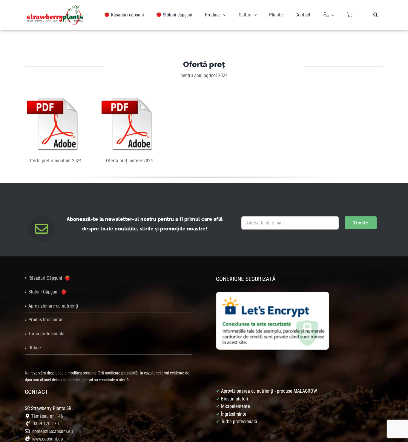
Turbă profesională (46, 334)
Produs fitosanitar (45, 319)
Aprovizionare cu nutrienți (53, 306)
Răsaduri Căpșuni (45, 278)
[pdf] (52, 99)
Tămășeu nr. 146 (47, 416)
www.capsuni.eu (47, 439)
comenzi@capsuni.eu (52, 431)
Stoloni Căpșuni (44, 292)
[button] (375, 15)
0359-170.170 (46, 423)
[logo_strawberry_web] (55, 7)
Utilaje (34, 348)
